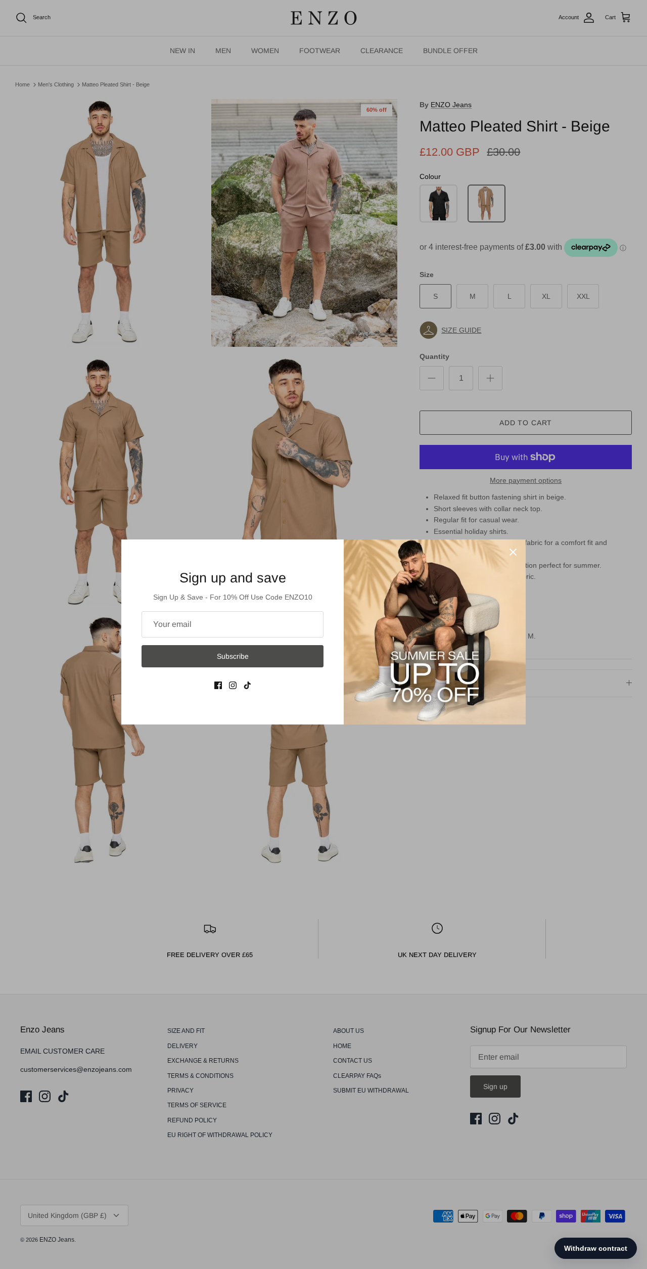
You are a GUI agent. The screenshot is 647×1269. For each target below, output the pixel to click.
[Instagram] (233, 685)
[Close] (513, 552)
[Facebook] (218, 685)
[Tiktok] (247, 685)
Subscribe (233, 656)
